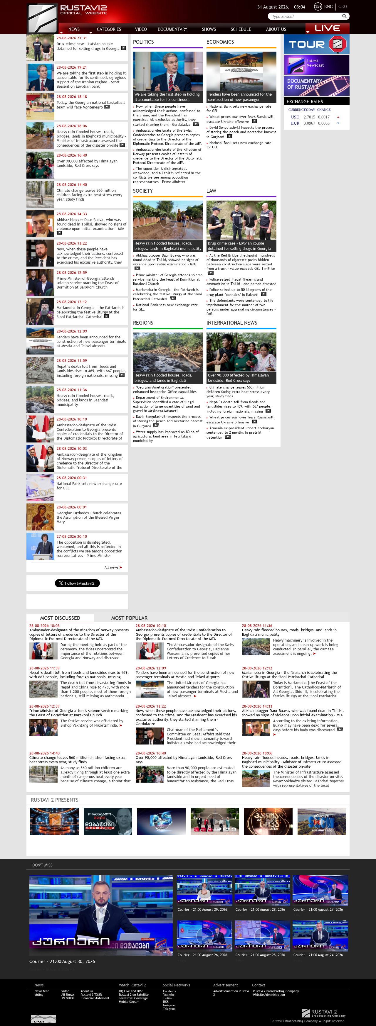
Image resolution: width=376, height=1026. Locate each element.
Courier (35, 969)
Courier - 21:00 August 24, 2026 (318, 955)
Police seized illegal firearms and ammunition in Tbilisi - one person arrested (241, 281)
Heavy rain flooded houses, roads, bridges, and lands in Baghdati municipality (163, 380)
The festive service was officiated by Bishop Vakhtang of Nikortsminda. (92, 723)
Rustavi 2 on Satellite (134, 994)
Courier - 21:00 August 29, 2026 (202, 910)
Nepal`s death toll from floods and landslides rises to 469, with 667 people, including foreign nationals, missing (239, 406)
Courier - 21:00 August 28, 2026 (260, 910)
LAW (211, 190)
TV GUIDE (68, 998)
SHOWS (209, 29)
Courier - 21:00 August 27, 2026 (318, 910)
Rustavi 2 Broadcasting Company (276, 991)
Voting (39, 994)
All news (112, 567)
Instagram (170, 1005)
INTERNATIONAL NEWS (232, 322)
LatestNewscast (315, 62)
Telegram (169, 1008)
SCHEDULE (241, 29)
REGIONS (143, 322)
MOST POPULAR (129, 618)
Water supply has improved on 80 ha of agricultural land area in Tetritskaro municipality (166, 436)
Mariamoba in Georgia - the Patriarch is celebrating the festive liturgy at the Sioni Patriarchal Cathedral (167, 294)
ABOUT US (276, 29)
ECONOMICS (220, 41)
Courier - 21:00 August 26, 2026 (202, 955)
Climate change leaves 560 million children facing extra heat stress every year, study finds (238, 391)
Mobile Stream (129, 1001)
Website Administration (269, 994)
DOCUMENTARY (172, 29)
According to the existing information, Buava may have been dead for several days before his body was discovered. (306, 725)
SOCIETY (143, 190)
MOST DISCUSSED (60, 618)
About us (87, 991)
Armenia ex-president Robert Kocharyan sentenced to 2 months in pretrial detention (240, 433)
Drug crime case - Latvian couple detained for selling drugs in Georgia (239, 246)
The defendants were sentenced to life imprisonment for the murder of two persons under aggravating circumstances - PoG (241, 307)
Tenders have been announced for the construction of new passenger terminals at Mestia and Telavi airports (241, 99)
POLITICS (143, 41)
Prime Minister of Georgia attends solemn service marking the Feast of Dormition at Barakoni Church (168, 279)
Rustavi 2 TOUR (91, 994)
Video (65, 991)
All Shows (67, 994)
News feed (42, 991)
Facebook (169, 991)
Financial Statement (95, 998)
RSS (166, 1001)
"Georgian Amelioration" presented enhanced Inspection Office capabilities (165, 389)
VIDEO (141, 29)
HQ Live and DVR (130, 991)
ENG (328, 6)
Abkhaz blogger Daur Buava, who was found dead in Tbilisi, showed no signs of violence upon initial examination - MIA (165, 259)
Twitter (167, 998)
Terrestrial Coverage (133, 998)
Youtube (168, 994)
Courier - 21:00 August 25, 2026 (260, 955)
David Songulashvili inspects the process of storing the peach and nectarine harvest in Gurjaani (241, 132)
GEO (342, 6)
